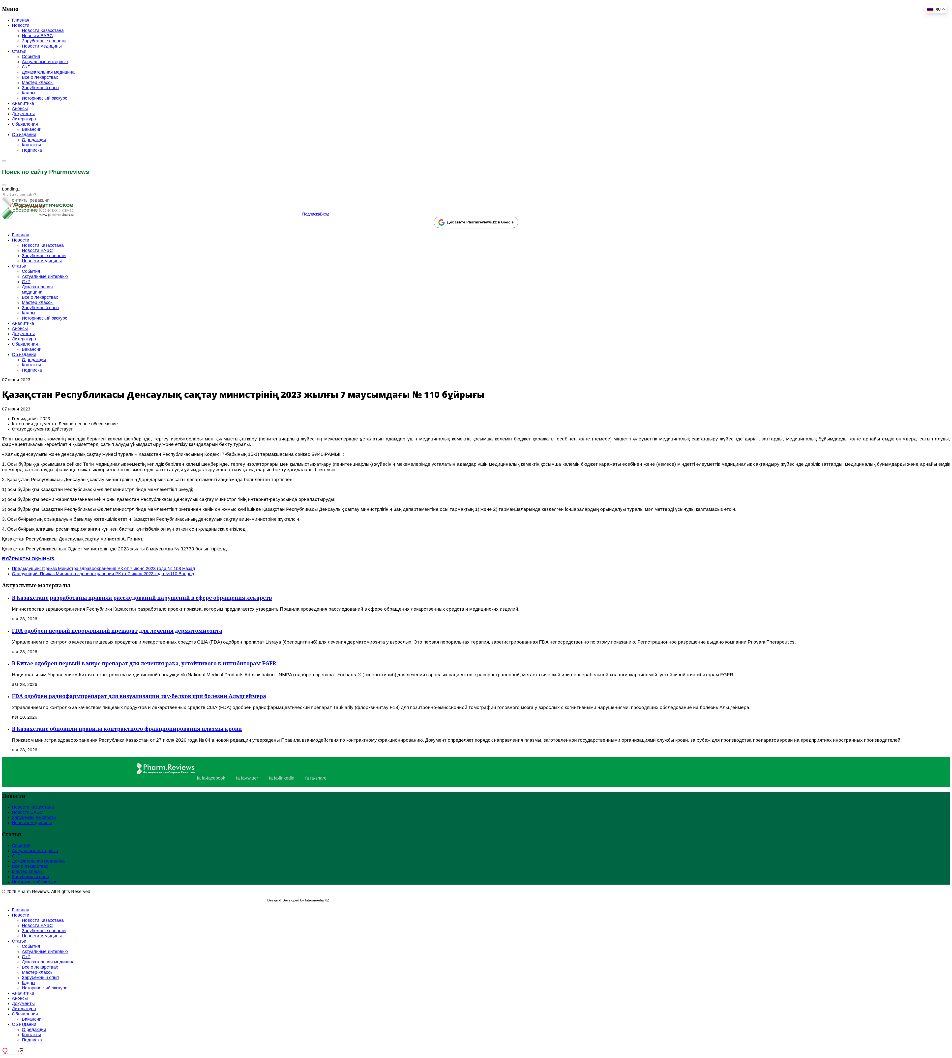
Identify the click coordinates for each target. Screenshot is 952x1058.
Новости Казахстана (43, 30)
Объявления (25, 124)
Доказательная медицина (48, 72)
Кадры (28, 92)
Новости (20, 25)
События (31, 56)
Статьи (19, 51)
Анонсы (20, 108)
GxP (26, 66)
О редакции (34, 139)
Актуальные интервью (45, 61)
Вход (324, 214)
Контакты (31, 144)
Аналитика (23, 103)
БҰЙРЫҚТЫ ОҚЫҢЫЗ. (28, 558)
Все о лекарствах (40, 77)
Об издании (24, 134)
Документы (23, 113)
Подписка (32, 150)
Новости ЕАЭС (37, 35)
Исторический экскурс (44, 98)
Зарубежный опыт (40, 87)
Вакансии (31, 129)
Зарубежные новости (44, 40)
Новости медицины (42, 46)
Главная (20, 20)
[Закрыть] (4, 185)
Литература (24, 118)
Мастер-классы (38, 82)
